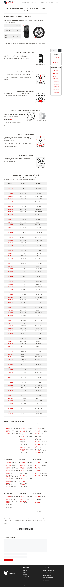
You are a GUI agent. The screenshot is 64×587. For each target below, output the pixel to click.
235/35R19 (22, 435)
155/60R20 (10, 235)
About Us (25, 570)
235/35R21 (10, 193)
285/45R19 (37, 473)
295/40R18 (10, 224)
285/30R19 (22, 446)
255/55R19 (8, 501)
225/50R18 (10, 292)
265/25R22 (10, 250)
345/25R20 (10, 307)
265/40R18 (10, 367)
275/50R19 (37, 470)
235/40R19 (10, 354)
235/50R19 (22, 467)
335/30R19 (10, 297)
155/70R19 (10, 188)
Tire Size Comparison (43, 2)
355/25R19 (10, 408)
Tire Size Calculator (25, 2)
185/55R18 (10, 395)
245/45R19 (8, 470)
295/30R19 (10, 406)
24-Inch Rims (56, 87)
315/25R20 (10, 380)
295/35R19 (10, 258)
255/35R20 (10, 279)
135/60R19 (22, 430)
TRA (11, 119)
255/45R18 (10, 266)
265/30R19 (22, 439)
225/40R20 (10, 263)
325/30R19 (10, 323)
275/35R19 (10, 328)
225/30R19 (8, 428)
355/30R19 (10, 204)
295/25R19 (8, 433)
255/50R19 (37, 465)
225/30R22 (10, 242)
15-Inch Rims (55, 73)
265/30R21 (10, 240)
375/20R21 (10, 302)
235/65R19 (22, 496)
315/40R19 (22, 481)
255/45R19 (22, 470)
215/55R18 (10, 219)
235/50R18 (10, 222)
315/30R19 (10, 356)
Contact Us (25, 572)
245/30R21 (10, 310)
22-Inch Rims (56, 84)
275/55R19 (8, 506)
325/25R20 (10, 359)
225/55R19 (22, 465)
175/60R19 (10, 227)
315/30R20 (10, 211)
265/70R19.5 (38, 510)
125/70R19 (22, 428)
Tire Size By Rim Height (53, 2)
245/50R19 (22, 468)
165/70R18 (10, 255)
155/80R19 (22, 464)
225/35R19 (22, 433)
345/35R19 (22, 484)
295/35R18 (10, 385)
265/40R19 (10, 232)
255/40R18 (10, 400)
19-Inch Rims (55, 80)
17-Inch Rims (55, 76)
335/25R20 (10, 330)
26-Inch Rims (56, 89)
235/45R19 (10, 229)
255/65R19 (37, 496)
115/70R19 (22, 427)
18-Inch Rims (55, 78)
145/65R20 (10, 206)
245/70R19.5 (38, 502)
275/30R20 (10, 346)
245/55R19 (37, 464)
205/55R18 (10, 289)
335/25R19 (22, 450)
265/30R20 (10, 372)
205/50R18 (10, 382)
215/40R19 (22, 431)
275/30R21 (10, 196)
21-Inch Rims (55, 83)
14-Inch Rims (55, 72)
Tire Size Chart (34, 2)
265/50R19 (37, 467)
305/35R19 (10, 201)
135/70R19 (10, 351)
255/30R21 (10, 284)
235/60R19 (8, 499)
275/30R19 (22, 442)
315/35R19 (8, 481)
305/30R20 (10, 248)
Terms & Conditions (26, 576)
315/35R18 (10, 320)
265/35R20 (10, 237)
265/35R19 (10, 369)
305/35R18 (10, 349)
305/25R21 (10, 286)
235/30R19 (8, 430)
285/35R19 (10, 294)
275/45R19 (22, 475)
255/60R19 (22, 498)
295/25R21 (10, 312)
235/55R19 (37, 462)
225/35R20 (10, 377)
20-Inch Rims (56, 81)
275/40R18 (10, 318)
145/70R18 (10, 393)
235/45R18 (10, 364)
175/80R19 (8, 498)
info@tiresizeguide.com (49, 577)
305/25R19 (22, 447)
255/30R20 (10, 411)
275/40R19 (8, 476)
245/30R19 (8, 431)
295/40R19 (22, 480)
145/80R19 (22, 462)
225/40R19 (10, 390)
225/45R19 (10, 274)
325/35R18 (10, 271)
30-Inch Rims (56, 92)
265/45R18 (10, 198)
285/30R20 (10, 325)
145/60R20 (10, 299)
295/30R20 (10, 281)
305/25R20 (10, 413)
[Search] (59, 50)
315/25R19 (22, 449)
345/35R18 (10, 185)
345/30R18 (10, 387)
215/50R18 (10, 341)
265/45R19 (22, 472)
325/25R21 (10, 214)
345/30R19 (10, 261)
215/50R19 (10, 191)
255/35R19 (10, 403)
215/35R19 (8, 427)
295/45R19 (37, 475)
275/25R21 (10, 362)
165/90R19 (8, 496)
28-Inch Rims (56, 91)
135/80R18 (10, 336)
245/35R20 (10, 305)
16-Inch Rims (55, 75)
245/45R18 (10, 315)
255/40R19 (10, 276)
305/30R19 (10, 374)
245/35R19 (22, 436)
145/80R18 (10, 253)
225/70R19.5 (23, 501)
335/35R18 (10, 245)
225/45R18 (10, 398)
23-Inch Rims (56, 86)
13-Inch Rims (55, 70)
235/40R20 (10, 209)
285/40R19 (22, 478)
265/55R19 (8, 502)
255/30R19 (22, 438)
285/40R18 (10, 268)
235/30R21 (10, 333)
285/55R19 (22, 499)
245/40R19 (37, 431)
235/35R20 (10, 343)
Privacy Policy (25, 574)
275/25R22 (10, 217)
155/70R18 (10, 338)
